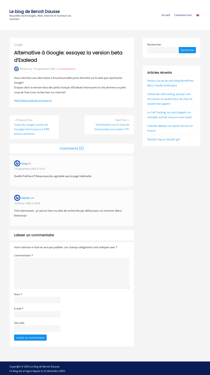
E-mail (18, 308)
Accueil (166, 15)
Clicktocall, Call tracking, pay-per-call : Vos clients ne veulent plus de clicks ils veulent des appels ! (169, 98)
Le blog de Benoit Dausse (34, 11)
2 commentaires (66, 69)
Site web (19, 323)
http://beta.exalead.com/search (33, 100)
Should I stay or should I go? (163, 139)
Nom (18, 294)
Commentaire (23, 255)
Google (18, 44)
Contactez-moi (183, 15)
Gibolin (25, 198)
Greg (24, 163)
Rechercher (154, 44)
